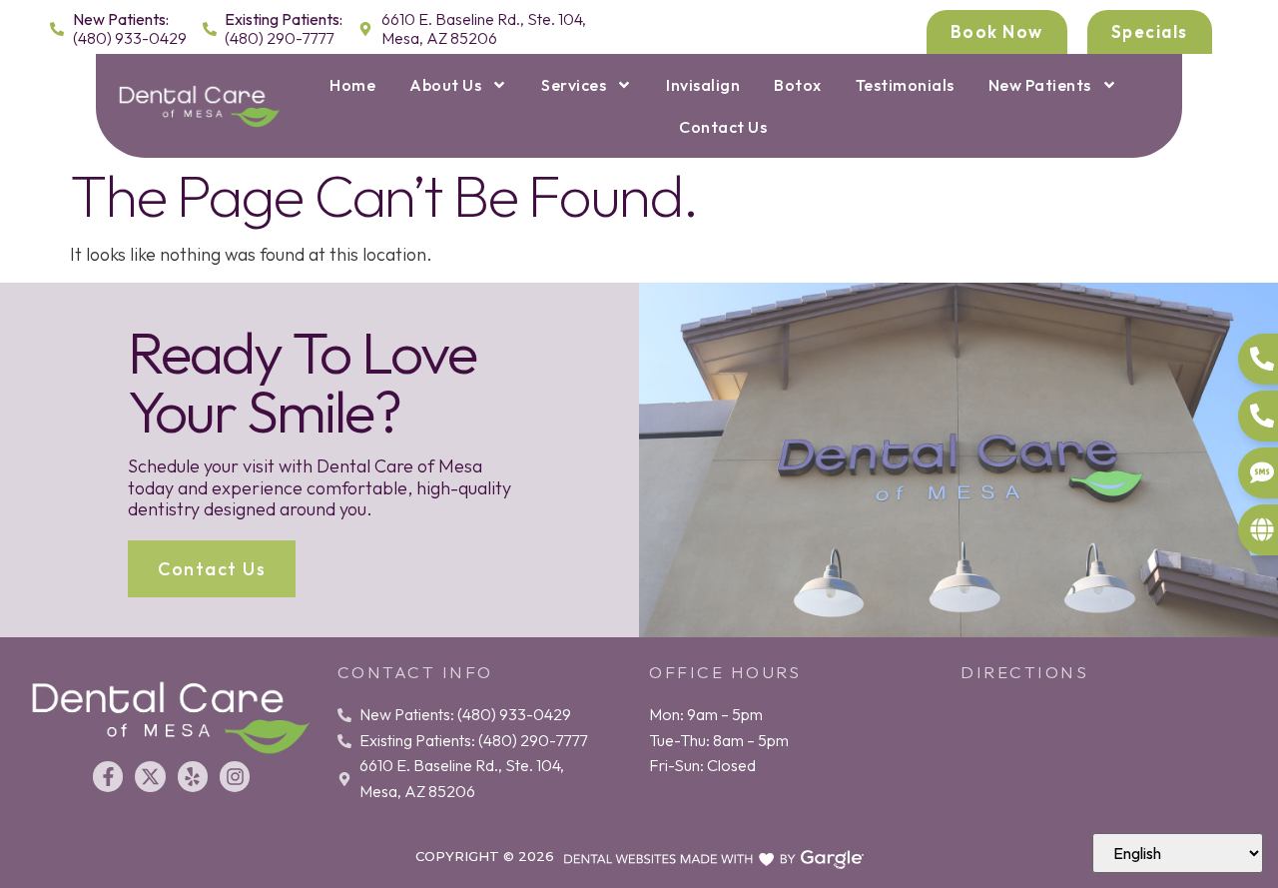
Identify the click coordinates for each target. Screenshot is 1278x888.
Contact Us (723, 127)
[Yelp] (193, 776)
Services (573, 85)
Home (352, 85)
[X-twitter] (150, 776)
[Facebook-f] (108, 776)
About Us (445, 85)
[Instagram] (235, 776)
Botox (798, 85)
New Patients (1039, 85)
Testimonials (905, 85)
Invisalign (703, 85)
